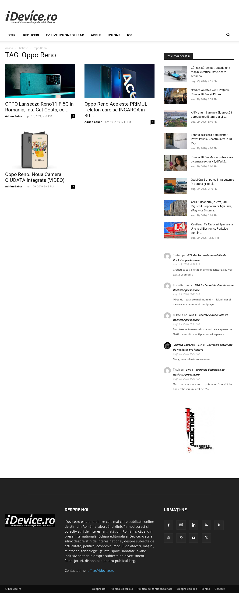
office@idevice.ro (101, 570)
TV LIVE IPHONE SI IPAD (65, 35)
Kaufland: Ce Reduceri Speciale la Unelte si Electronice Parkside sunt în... (212, 228)
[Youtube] (193, 538)
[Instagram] (181, 525)
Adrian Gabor (13, 116)
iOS (130, 35)
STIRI (12, 35)
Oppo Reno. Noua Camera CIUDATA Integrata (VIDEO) (34, 177)
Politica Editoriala (122, 589)
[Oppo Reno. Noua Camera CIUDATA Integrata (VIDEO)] (40, 150)
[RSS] (206, 525)
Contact (219, 589)
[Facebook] (168, 525)
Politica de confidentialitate (154, 589)
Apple (96, 35)
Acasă (9, 48)
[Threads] (206, 538)
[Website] (168, 538)
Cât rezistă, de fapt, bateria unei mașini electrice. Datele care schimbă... (211, 72)
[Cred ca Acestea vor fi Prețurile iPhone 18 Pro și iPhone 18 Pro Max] (175, 96)
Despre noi (99, 589)
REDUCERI (31, 35)
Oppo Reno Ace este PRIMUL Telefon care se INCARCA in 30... (115, 109)
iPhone (114, 35)
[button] (228, 35)
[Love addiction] (199, 453)
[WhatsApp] (181, 538)
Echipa (205, 589)
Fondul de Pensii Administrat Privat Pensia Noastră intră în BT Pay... (211, 139)
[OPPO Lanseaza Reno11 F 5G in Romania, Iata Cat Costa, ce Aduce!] (40, 81)
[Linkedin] (193, 525)
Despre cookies (187, 589)
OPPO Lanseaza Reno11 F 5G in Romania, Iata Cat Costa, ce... (39, 107)
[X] (219, 525)
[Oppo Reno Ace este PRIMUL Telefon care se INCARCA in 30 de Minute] (119, 81)
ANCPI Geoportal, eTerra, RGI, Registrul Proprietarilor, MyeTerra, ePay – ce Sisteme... (211, 206)
